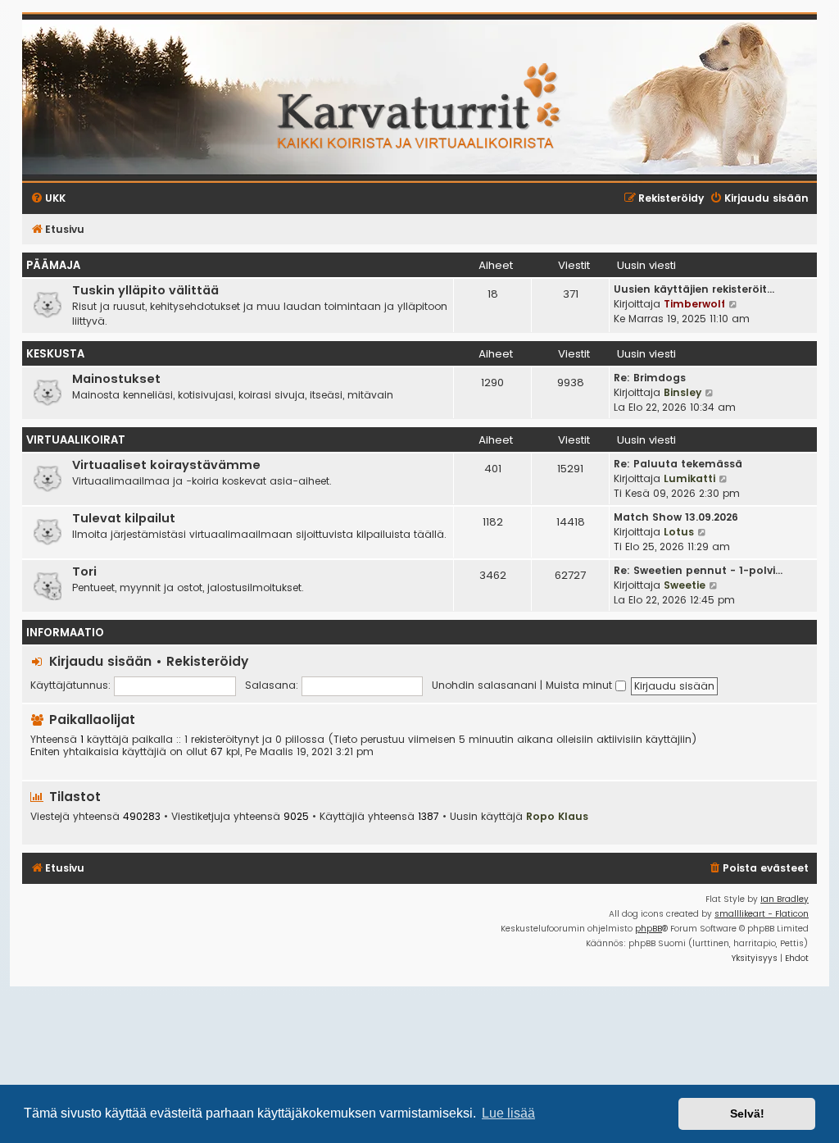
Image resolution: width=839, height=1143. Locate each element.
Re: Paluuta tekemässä (678, 464)
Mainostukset (116, 379)
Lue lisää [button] (508, 1113)
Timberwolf (694, 304)
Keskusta (55, 354)
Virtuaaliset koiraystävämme (166, 465)
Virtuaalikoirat (75, 440)
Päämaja (53, 265)
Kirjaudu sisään (100, 661)
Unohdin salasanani (484, 685)
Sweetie (684, 585)
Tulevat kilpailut (123, 518)
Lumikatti (689, 478)
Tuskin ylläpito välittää (145, 290)
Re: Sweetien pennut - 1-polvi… (698, 570)
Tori (84, 571)
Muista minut (580, 685)
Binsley (682, 392)
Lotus (679, 532)
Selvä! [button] (747, 1113)
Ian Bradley (784, 899)
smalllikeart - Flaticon (761, 914)
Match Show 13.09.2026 (676, 517)
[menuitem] (758, 869)
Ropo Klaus (557, 816)
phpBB (648, 928)
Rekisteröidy (207, 661)
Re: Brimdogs (650, 378)
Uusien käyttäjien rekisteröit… (694, 289)
